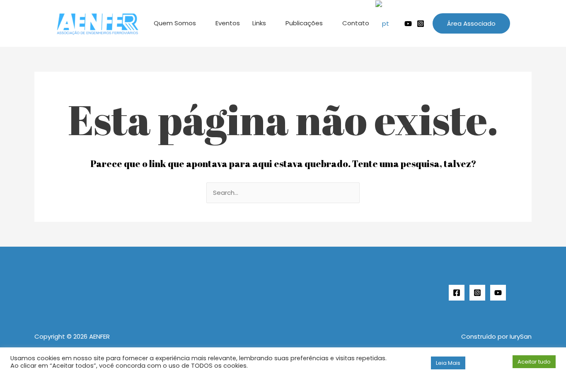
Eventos (227, 23)
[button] (471, 23)
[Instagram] (420, 23)
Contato (355, 23)
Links (259, 23)
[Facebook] (456, 293)
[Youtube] (408, 23)
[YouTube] (498, 293)
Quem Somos (175, 23)
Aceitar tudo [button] (534, 362)
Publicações (304, 23)
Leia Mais (448, 363)
